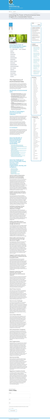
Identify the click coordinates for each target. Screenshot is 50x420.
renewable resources (36, 145)
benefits (16, 49)
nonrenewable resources (35, 143)
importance (15, 61)
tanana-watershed (35, 47)
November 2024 (35, 102)
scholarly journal (35, 146)
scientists (15, 74)
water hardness (35, 157)
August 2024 (35, 105)
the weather (35, 151)
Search (33, 23)
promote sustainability (13, 71)
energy (34, 127)
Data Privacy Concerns (14, 168)
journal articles (35, 138)
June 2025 (34, 94)
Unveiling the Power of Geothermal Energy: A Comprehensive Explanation (36, 35)
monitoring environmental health (14, 66)
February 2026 (35, 85)
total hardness (35, 153)
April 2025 (34, 96)
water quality (12, 76)
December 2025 (35, 87)
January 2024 (35, 113)
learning (34, 139)
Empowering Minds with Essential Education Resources (36, 40)
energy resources (35, 128)
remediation (11, 74)
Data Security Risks (13, 172)
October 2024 (35, 103)
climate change (12, 52)
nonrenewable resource (36, 141)
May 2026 (34, 82)
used (34, 156)
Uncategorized (24, 49)
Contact (14, 11)
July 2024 (34, 106)
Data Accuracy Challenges (14, 169)
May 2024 (34, 108)
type (34, 154)
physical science (35, 144)
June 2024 (34, 107)
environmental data (12, 59)
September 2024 (35, 104)
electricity (34, 126)
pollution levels (12, 69)
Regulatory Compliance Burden (15, 173)
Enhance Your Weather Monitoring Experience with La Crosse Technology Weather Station (36, 30)
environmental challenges (13, 57)
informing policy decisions (13, 64)
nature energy (35, 140)
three (34, 152)
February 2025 (35, 98)
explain (34, 130)
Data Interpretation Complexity (15, 171)
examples (34, 129)
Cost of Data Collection (14, 170)
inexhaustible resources (36, 137)
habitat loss (11, 61)
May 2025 (34, 95)
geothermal (35, 131)
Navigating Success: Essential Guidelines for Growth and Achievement (36, 38)
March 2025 (35, 97)
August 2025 (35, 92)
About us (10, 11)
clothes (34, 121)
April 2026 (34, 83)
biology (34, 120)
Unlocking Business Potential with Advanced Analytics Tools (36, 33)
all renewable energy (36, 118)
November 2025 (35, 88)
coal (34, 122)
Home (10, 18)
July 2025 (34, 93)
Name (10, 399)
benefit (34, 119)
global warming (35, 132)
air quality (13, 49)
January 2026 (35, 86)
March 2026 (35, 84)
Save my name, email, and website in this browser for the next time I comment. (19, 406)
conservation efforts (12, 54)
